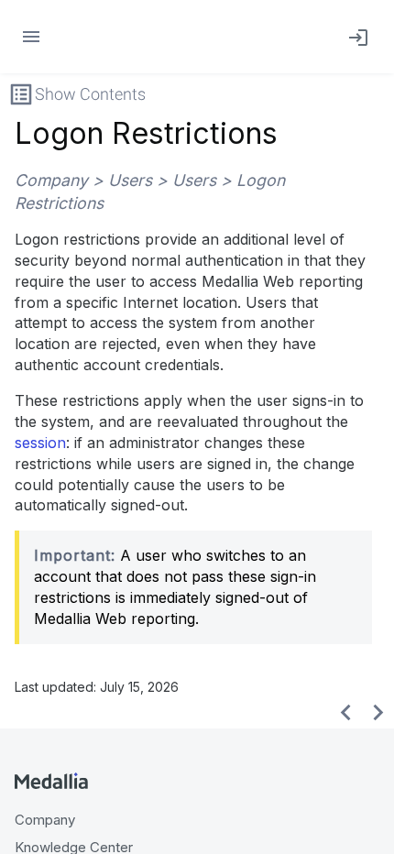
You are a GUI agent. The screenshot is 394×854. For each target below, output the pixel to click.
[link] (354, 37)
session (40, 442)
